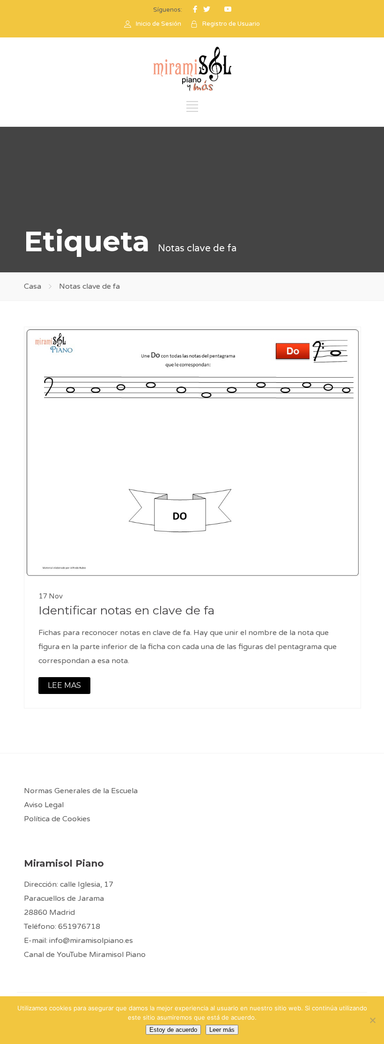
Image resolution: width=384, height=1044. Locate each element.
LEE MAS (64, 685)
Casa (32, 286)
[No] (372, 1020)
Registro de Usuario (231, 24)
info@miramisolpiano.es (91, 940)
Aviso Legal (44, 805)
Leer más (222, 1029)
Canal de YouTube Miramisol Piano (85, 954)
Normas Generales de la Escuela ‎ (82, 791)
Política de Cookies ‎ (58, 819)
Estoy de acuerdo (173, 1029)
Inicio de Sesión (158, 24)
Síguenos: (167, 10)
